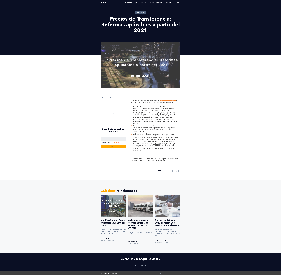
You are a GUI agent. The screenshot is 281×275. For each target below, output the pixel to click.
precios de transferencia (168, 101)
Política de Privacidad (105, 273)
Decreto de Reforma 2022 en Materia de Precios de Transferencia (167, 223)
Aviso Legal (115, 142)
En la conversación (108, 114)
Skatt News (106, 110)
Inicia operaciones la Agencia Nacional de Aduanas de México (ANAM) (138, 224)
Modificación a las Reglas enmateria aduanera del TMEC (113, 223)
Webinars (105, 102)
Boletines (105, 106)
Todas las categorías (109, 98)
